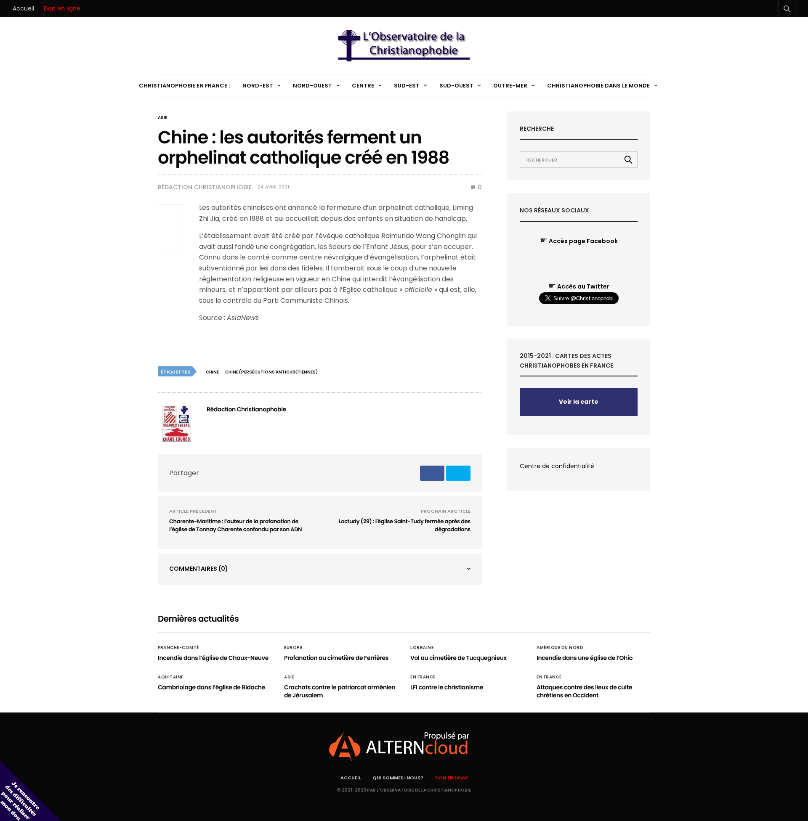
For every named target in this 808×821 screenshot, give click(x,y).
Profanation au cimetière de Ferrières (336, 658)
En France (423, 677)
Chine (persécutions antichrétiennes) (271, 372)
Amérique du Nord (560, 648)
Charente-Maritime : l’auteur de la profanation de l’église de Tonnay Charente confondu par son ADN (235, 525)
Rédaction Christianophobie (205, 187)
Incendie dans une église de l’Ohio (585, 658)
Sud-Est (407, 86)
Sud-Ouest (456, 86)
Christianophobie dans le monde (598, 86)
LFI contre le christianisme (446, 687)
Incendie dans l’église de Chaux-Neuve (213, 658)
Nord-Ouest (312, 86)
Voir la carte (578, 401)
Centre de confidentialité (557, 466)
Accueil (23, 8)
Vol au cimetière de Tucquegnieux (458, 658)
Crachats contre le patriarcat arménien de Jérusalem (339, 691)
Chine (212, 372)
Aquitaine (170, 677)
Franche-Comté (178, 648)
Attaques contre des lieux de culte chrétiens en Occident (584, 691)
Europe (293, 648)
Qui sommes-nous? (397, 777)
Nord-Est (257, 86)
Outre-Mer (510, 86)
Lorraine (421, 648)
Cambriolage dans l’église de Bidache (211, 687)
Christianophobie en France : (184, 86)
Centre (363, 86)
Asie (162, 118)
